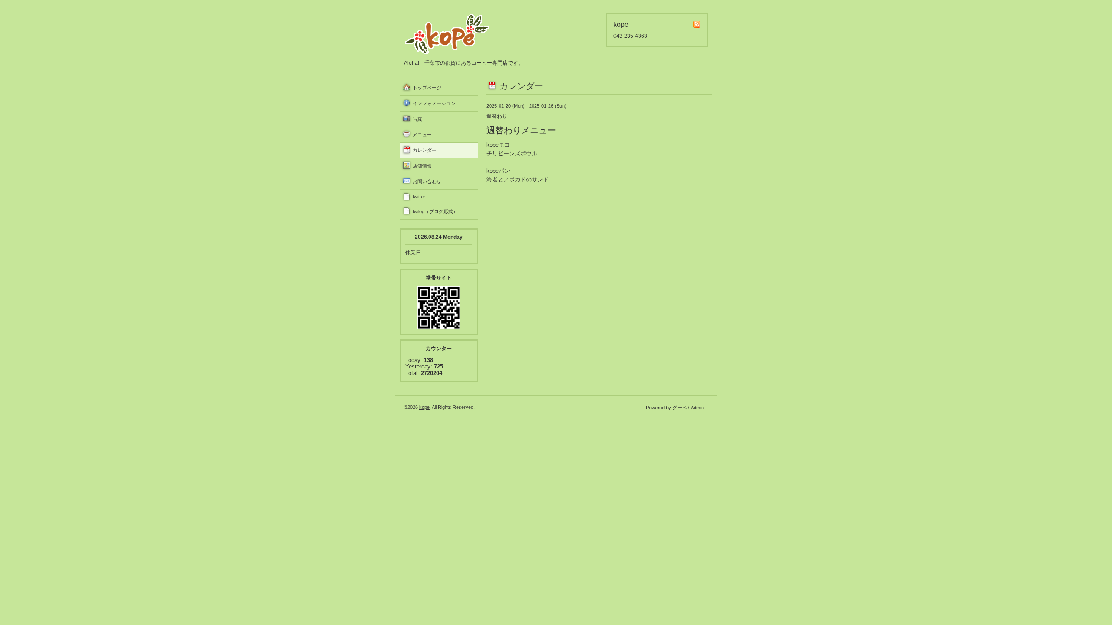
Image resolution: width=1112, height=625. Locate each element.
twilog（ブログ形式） (435, 211)
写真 (417, 119)
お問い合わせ (427, 181)
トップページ (427, 87)
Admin (697, 407)
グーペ (679, 407)
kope (424, 407)
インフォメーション (434, 103)
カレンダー (425, 150)
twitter (419, 196)
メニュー (422, 134)
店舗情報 (422, 165)
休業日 (413, 253)
